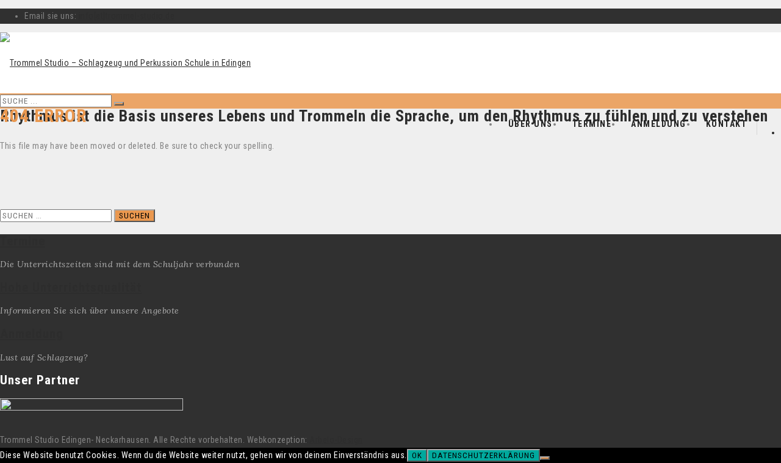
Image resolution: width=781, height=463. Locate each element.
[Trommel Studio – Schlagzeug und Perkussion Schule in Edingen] (125, 63)
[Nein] (545, 458)
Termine (592, 124)
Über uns (530, 124)
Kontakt (726, 124)
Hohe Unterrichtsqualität (71, 287)
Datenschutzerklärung (483, 455)
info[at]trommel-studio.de (127, 16)
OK (417, 455)
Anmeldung (658, 124)
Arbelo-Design (336, 440)
